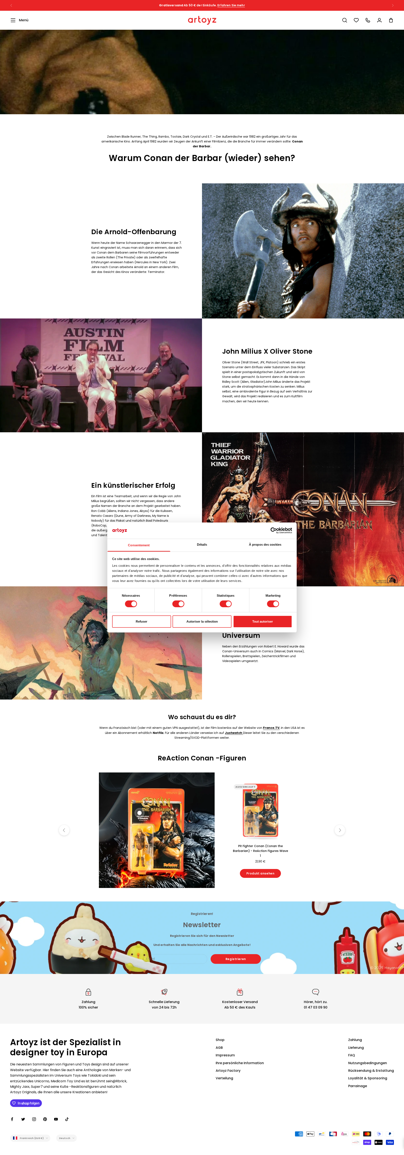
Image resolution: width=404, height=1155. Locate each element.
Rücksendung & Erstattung (371, 1070)
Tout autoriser (262, 621)
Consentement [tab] (139, 545)
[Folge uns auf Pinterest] (45, 1119)
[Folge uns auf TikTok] (67, 1119)
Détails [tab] (202, 544)
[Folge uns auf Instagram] (34, 1119)
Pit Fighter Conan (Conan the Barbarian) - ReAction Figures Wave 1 (260, 851)
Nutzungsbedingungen (367, 1063)
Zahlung (355, 1039)
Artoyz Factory (228, 1070)
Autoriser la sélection (202, 621)
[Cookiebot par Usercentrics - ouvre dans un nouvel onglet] (273, 530)
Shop (220, 1039)
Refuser (141, 621)
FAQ (351, 1055)
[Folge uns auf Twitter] (23, 1119)
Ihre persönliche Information (240, 1063)
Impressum (225, 1055)
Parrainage (357, 1086)
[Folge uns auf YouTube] (56, 1119)
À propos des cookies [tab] (265, 544)
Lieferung (356, 1047)
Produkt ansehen (260, 873)
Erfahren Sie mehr (245, 5)
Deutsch (64, 1138)
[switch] (178, 603)
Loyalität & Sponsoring (367, 1078)
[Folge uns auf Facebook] (12, 1119)
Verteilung (224, 1078)
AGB (219, 1047)
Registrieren (236, 959)
